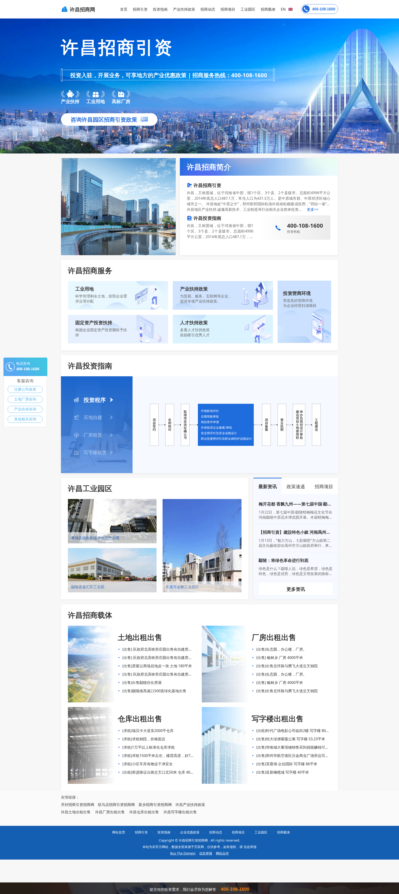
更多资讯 (296, 589)
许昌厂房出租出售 (110, 811)
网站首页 (118, 832)
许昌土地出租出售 (76, 811)
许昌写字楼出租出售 (180, 811)
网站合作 (222, 853)
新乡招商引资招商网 (155, 804)
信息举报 (205, 853)
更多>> (312, 209)
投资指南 (160, 9)
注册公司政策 (25, 389)
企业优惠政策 (190, 832)
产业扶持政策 (184, 9)
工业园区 (248, 9)
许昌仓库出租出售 (144, 811)
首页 (123, 9)
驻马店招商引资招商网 (116, 804)
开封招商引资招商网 (77, 804)
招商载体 (283, 832)
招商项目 (228, 9)
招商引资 (140, 9)
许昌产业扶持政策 (190, 804)
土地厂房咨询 (25, 399)
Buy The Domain (183, 853)
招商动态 (207, 9)
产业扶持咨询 (25, 409)
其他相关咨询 (25, 419)
